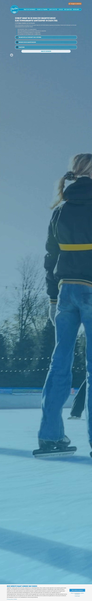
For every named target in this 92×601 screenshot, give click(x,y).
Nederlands (76, 9)
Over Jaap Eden (68, 9)
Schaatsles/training (42, 9)
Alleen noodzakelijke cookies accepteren (77, 594)
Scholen (61, 9)
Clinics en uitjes (53, 9)
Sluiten (15, 599)
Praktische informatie (30, 9)
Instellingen (77, 595)
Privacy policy (10, 599)
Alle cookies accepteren (77, 590)
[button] (46, 37)
